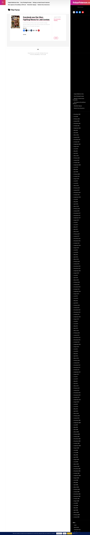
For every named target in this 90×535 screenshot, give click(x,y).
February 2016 (77, 261)
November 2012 (77, 339)
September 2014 (77, 291)
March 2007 (76, 464)
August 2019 (76, 178)
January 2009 (76, 436)
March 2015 (76, 279)
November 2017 (77, 215)
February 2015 (77, 282)
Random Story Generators (79, 108)
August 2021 (76, 146)
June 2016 (76, 252)
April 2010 (76, 411)
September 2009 (77, 422)
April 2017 (76, 229)
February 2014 (77, 305)
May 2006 (76, 482)
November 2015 (77, 268)
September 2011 (77, 372)
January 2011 (76, 390)
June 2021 (76, 148)
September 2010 (77, 399)
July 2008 (76, 450)
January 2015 (76, 284)
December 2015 (77, 266)
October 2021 (76, 141)
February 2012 (77, 360)
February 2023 (77, 118)
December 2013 (77, 309)
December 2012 (77, 337)
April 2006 (76, 484)
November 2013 (77, 312)
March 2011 (76, 385)
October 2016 (76, 243)
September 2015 (77, 270)
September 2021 (77, 144)
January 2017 (76, 236)
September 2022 (77, 128)
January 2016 (76, 263)
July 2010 (76, 404)
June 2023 (76, 116)
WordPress (37, 54)
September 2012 (77, 344)
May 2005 (76, 507)
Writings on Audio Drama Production (78, 99)
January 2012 (76, 362)
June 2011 (76, 378)
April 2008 (76, 457)
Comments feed (77, 529)
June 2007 (76, 461)
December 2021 (77, 139)
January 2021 (76, 160)
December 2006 (77, 468)
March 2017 (76, 231)
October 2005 (76, 498)
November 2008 (77, 441)
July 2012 (76, 349)
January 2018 (76, 210)
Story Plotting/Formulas (79, 96)
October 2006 (76, 473)
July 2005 (76, 503)
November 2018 (77, 192)
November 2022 (77, 123)
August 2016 (76, 247)
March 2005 (76, 512)
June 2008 (76, 452)
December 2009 (77, 420)
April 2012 (76, 355)
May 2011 (76, 381)
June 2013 (76, 323)
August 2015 (76, 273)
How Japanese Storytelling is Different (79, 103)
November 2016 (77, 240)
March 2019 (76, 185)
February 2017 (77, 233)
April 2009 (76, 429)
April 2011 (76, 383)
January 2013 (76, 335)
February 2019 (77, 187)
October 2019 (76, 176)
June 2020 (76, 167)
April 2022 (76, 132)
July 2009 (76, 424)
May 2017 (76, 227)
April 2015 (76, 277)
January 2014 (76, 307)
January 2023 (76, 121)
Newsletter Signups (78, 105)
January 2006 (76, 491)
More (56, 37)
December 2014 (77, 286)
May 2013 (76, 326)
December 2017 (77, 213)
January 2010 (76, 418)
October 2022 (76, 125)
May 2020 (76, 169)
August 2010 (76, 401)
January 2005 (76, 517)
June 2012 (76, 351)
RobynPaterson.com (80, 2)
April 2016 (76, 256)
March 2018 (76, 206)
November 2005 (77, 496)
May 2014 (76, 300)
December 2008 (77, 438)
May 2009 (76, 427)
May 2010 (76, 408)
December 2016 (77, 238)
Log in (75, 525)
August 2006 (76, 477)
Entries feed (76, 527)
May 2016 (76, 254)
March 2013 (76, 330)
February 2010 (77, 415)
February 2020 (77, 174)
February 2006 (77, 489)
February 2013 (77, 332)
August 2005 (76, 500)
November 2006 (77, 470)
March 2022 (76, 134)
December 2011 (77, 365)
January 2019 (76, 190)
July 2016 (76, 250)
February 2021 (77, 157)
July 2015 (76, 275)
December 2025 (77, 114)
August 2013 (76, 319)
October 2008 (76, 443)
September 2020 (77, 164)
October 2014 (76, 289)
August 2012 (76, 346)
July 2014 (76, 296)
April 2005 (76, 510)
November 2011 (77, 367)
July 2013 (76, 321)
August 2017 (76, 220)
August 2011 (76, 374)
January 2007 (76, 466)
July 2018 (76, 199)
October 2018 (76, 194)
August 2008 (76, 447)
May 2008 (76, 454)
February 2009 (77, 434)
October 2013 (76, 314)
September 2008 (77, 445)
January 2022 (76, 137)
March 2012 (76, 358)
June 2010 (76, 406)
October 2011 (76, 369)
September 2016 (77, 245)
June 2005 (76, 505)
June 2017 (76, 224)
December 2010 (77, 392)
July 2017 (76, 222)
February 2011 (77, 388)
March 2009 (76, 431)
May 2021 (76, 151)
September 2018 (77, 197)
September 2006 (77, 475)
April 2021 (76, 153)
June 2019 (76, 183)
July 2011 (76, 376)
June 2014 (76, 298)
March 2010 (76, 413)
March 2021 (76, 155)
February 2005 (77, 514)
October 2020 (76, 162)
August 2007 (76, 459)
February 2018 (77, 208)
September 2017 (77, 217)
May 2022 (76, 130)
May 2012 (76, 353)
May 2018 (76, 201)
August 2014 (76, 293)
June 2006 (76, 480)
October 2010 (76, 397)
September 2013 (77, 316)
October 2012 (76, 342)
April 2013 (76, 328)
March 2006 (76, 487)
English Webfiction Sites (79, 93)
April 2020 (76, 171)
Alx (45, 54)
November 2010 (77, 395)
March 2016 (76, 259)
